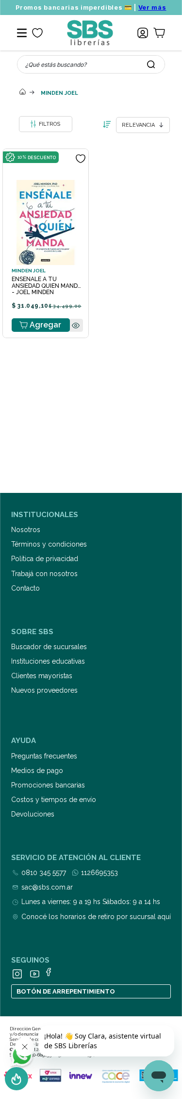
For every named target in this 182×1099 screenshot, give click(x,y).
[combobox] (91, 64)
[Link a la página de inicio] (22, 92)
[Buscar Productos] (151, 64)
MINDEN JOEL (59, 93)
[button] (75, 344)
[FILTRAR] (45, 124)
